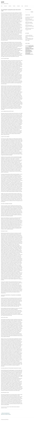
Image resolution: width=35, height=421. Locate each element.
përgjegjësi (28, 50)
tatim (32, 53)
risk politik (26, 51)
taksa (30, 53)
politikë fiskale (29, 48)
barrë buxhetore (27, 45)
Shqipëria (18, 406)
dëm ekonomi (26, 46)
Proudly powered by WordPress (4, 419)
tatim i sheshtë (27, 54)
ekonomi (15, 406)
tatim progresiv (30, 54)
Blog (7, 406)
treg (32, 54)
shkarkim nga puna (30, 51)
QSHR (2, 2)
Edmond (6, 407)
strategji (27, 53)
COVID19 (13, 406)
